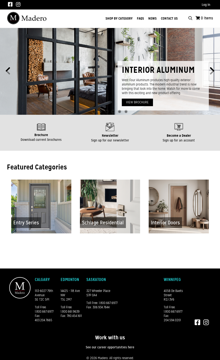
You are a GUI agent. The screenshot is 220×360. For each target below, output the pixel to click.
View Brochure (137, 102)
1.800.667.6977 (44, 311)
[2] (100, 112)
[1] (94, 112)
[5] (119, 112)
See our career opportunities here (110, 347)
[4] (113, 112)
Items (207, 18)
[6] (126, 112)
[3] (107, 112)
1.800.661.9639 (70, 311)
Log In (206, 5)
